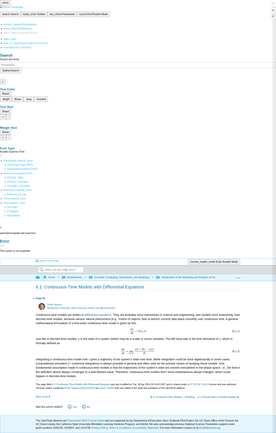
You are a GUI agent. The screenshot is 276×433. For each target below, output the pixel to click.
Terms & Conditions (120, 427)
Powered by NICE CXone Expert (86, 420)
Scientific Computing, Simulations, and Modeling (122, 277)
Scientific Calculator (18, 186)
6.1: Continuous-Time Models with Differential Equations (81, 384)
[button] (13, 211)
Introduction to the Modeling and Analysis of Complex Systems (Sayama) (202, 277)
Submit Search (10, 70)
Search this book (9, 59)
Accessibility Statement (145, 427)
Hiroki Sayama (54, 304)
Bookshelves (75, 277)
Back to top (42, 396)
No (88, 407)
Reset (5, 93)
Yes (75, 407)
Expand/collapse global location (238, 276)
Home (52, 277)
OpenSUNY (109, 308)
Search (41, 270)
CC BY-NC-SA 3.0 (199, 384)
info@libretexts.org (209, 427)
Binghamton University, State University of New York (73, 308)
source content (106, 388)
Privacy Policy (100, 427)
